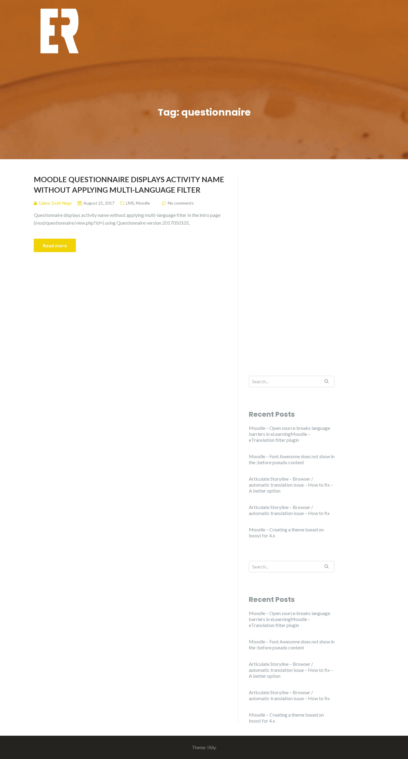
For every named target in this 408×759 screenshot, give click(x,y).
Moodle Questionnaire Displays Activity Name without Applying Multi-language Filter (129, 184)
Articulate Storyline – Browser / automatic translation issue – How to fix (289, 510)
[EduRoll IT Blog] (59, 30)
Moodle (143, 203)
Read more (55, 245)
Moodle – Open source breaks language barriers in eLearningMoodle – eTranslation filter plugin (289, 434)
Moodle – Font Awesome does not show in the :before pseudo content (292, 459)
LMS (130, 203)
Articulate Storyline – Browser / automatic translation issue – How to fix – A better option (291, 484)
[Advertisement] (292, 263)
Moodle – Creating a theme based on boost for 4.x (286, 532)
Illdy (211, 747)
